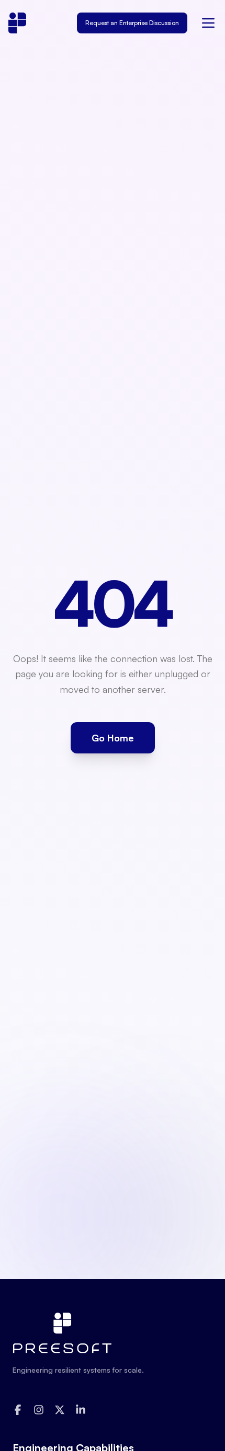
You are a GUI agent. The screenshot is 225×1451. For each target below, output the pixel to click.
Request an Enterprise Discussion (132, 23)
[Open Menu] (208, 23)
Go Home (113, 738)
